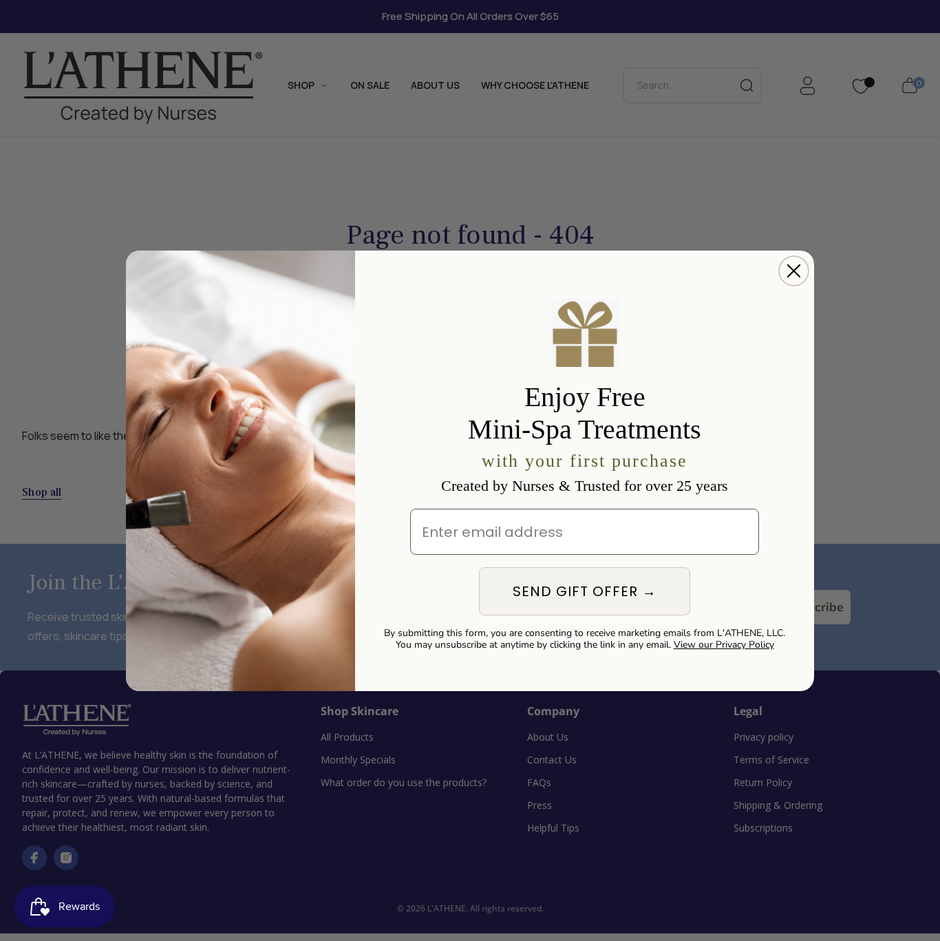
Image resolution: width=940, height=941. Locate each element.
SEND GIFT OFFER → (584, 591)
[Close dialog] (794, 271)
